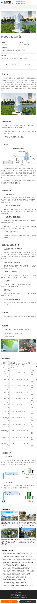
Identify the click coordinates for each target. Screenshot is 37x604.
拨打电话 (9, 601)
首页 (3, 7)
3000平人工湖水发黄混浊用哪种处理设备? (14, 565)
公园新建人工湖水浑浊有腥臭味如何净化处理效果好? (17, 559)
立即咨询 (28, 601)
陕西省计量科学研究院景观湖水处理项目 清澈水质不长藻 (9, 542)
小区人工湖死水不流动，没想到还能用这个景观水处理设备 (19, 571)
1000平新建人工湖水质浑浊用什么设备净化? (15, 556)
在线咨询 (27, 64)
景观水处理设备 (8, 7)
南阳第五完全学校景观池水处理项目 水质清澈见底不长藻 (27, 525)
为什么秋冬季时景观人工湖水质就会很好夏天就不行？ (18, 568)
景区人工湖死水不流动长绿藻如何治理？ (14, 553)
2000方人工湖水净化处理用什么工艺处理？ (15, 583)
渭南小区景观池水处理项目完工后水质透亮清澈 (27, 541)
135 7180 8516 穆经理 (10, 64)
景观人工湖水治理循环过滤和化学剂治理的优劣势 (16, 574)
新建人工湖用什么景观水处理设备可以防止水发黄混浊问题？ (20, 562)
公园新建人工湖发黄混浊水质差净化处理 (14, 580)
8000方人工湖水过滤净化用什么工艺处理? (14, 577)
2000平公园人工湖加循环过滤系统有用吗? (14, 586)
